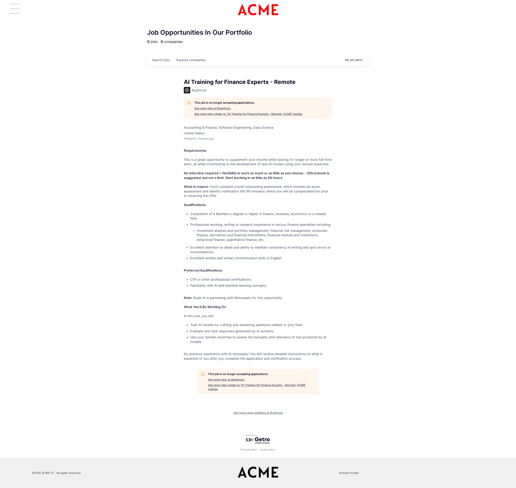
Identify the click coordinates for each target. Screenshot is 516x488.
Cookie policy (268, 449)
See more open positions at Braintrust (258, 412)
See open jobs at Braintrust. (212, 108)
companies (191, 60)
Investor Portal (348, 473)
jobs (161, 60)
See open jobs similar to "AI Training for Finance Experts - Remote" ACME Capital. (248, 114)
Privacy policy (249, 449)
